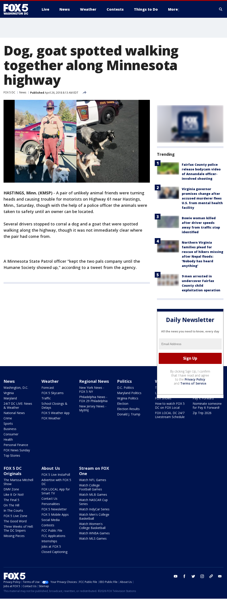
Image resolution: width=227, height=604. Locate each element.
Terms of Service (193, 383)
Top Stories (12, 455)
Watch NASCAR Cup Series (93, 502)
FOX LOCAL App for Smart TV (55, 491)
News (22, 92)
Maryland (10, 398)
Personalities (50, 504)
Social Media (50, 520)
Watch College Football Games (90, 487)
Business (10, 429)
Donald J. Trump (128, 414)
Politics (124, 381)
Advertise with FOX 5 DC (56, 482)
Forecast (47, 387)
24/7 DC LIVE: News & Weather (18, 405)
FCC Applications (53, 536)
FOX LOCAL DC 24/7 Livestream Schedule (170, 415)
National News (14, 413)
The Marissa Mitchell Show (18, 482)
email (219, 576)
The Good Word (15, 521)
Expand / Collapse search (220, 9)
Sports (8, 423)
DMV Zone (11, 489)
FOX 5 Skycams (52, 393)
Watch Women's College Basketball (92, 526)
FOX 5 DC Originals (13, 471)
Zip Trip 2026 (202, 413)
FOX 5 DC (9, 92)
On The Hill (11, 505)
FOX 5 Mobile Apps (55, 514)
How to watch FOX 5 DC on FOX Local (170, 405)
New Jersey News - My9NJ (92, 408)
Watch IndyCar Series (94, 509)
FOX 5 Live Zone (15, 516)
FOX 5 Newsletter (54, 509)
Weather (50, 381)
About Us (50, 468)
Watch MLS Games (93, 538)
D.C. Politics (125, 387)
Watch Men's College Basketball (94, 516)
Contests (47, 525)
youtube (175, 576)
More (173, 9)
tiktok (211, 576)
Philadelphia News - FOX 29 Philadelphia (93, 399)
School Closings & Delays (54, 405)
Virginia (9, 393)
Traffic (46, 398)
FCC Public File (51, 530)
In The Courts (13, 510)
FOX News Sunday (17, 450)
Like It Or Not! (14, 494)
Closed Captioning (54, 552)
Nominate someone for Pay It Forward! (207, 405)
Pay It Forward (203, 398)
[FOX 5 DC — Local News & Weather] (18, 9)
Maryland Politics (129, 393)
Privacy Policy (195, 379)
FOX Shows (163, 398)
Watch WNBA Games (94, 533)
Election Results (128, 409)
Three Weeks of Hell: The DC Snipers (18, 528)
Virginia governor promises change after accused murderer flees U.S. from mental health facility (202, 198)
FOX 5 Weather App (55, 413)
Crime (8, 418)
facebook (184, 576)
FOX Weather (51, 418)
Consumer (11, 434)
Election (122, 403)
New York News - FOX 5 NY (91, 389)
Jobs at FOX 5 (51, 546)
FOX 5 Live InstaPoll (55, 474)
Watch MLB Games (93, 494)
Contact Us (49, 498)
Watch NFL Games (92, 480)
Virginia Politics (127, 398)
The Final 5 (11, 500)
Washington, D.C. (16, 387)
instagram (202, 576)
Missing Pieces (14, 536)
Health (8, 439)
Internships (49, 541)
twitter (193, 576)
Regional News (94, 381)
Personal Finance (16, 445)
